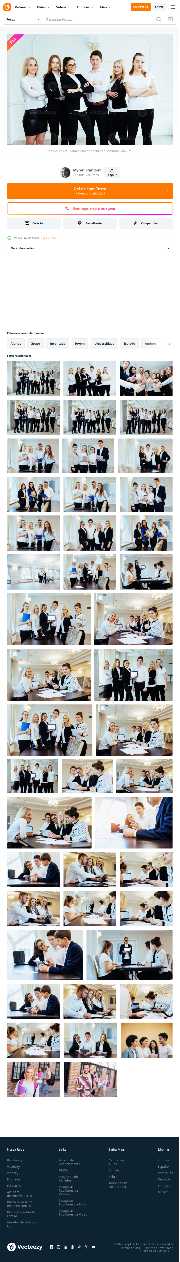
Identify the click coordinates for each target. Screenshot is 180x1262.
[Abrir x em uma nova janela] (86, 1245)
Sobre (111, 1174)
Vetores (21, 7)
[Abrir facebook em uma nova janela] (51, 1245)
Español (160, 1164)
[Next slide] (163, 341)
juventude (57, 341)
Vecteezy (13, 1164)
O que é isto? (48, 238)
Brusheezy (14, 1158)
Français (161, 1183)
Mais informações (22, 246)
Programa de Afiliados (67, 1176)
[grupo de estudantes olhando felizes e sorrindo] (33, 376)
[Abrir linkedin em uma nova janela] (65, 1245)
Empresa (13, 1177)
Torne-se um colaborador (116, 1183)
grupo (35, 341)
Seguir (112, 175)
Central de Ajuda (114, 1160)
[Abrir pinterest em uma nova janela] (72, 1245)
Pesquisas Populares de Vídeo (67, 1212)
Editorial (83, 7)
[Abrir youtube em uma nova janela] (93, 1245)
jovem (80, 341)
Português (162, 1171)
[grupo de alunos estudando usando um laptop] (89, 569)
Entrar (159, 7)
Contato (112, 1168)
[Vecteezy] (7, 7)
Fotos (41, 7)
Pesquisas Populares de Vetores (67, 1188)
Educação (14, 1183)
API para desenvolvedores (19, 1192)
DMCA (62, 1168)
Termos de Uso (127, 1246)
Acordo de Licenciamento (68, 1160)
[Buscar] (158, 19)
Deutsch (161, 1177)
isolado (129, 341)
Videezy (12, 1171)
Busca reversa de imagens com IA (19, 1202)
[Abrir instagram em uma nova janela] (58, 1245)
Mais (103, 7)
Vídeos (61, 7)
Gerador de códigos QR (21, 1222)
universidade (104, 341)
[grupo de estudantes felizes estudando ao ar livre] (33, 1077)
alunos (16, 341)
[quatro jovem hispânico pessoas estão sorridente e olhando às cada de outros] (147, 1038)
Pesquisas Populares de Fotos (72, 1200)
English (160, 1158)
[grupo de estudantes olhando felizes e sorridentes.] (33, 569)
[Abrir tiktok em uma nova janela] (79, 1245)
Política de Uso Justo (152, 1248)
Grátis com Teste (90, 190)
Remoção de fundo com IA (21, 1212)
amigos (151, 341)
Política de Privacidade (155, 1246)
